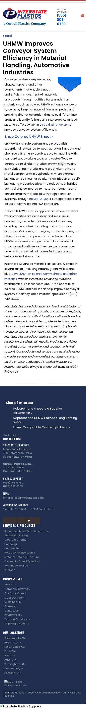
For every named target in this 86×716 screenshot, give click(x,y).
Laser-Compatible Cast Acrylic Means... (42, 427)
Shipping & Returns (16, 623)
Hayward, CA (12, 642)
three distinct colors (54, 125)
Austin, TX (10, 660)
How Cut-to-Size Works (19, 552)
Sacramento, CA (15, 638)
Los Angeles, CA (14, 647)
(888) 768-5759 (13, 483)
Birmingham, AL (14, 664)
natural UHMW (39, 199)
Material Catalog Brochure (21, 557)
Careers (9, 606)
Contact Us (11, 611)
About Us (10, 584)
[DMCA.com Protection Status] (43, 683)
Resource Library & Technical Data (26, 531)
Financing (10, 544)
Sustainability (13, 602)
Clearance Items (15, 540)
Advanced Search (16, 565)
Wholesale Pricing (16, 535)
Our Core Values (15, 593)
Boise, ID (9, 655)
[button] (50, 17)
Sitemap (9, 570)
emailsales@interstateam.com (23, 498)
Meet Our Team (14, 598)
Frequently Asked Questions (22, 561)
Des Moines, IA (13, 668)
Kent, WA (10, 651)
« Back (8, 36)
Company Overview (17, 589)
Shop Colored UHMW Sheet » (29, 136)
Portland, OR (12, 673)
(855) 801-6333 (61, 19)
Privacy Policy (13, 615)
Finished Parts (13, 548)
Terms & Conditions (17, 619)
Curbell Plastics (46, 692)
